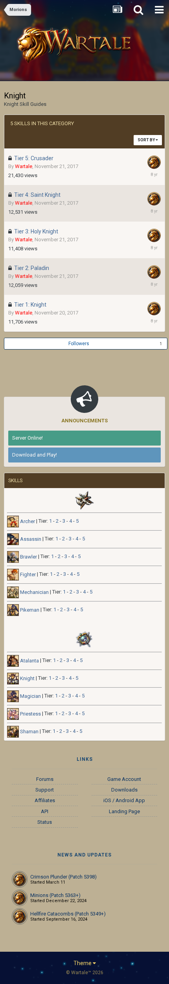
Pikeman (29, 610)
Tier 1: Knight (30, 304)
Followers (78, 343)
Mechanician (34, 592)
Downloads (124, 790)
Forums (44, 779)
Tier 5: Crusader (33, 158)
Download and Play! (34, 455)
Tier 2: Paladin (31, 268)
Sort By (147, 140)
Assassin (30, 539)
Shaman (29, 731)
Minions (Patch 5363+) (55, 895)
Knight (27, 678)
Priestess (30, 714)
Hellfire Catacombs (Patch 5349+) (68, 914)
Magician (30, 696)
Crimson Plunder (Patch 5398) (63, 877)
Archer (27, 521)
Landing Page (124, 811)
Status (44, 822)
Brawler (28, 557)
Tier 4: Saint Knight (37, 195)
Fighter (27, 574)
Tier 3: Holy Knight (36, 231)
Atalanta (29, 661)
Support (44, 790)
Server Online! (27, 438)
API (44, 811)
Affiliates (45, 800)
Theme (83, 963)
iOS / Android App (124, 800)
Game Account (124, 779)
